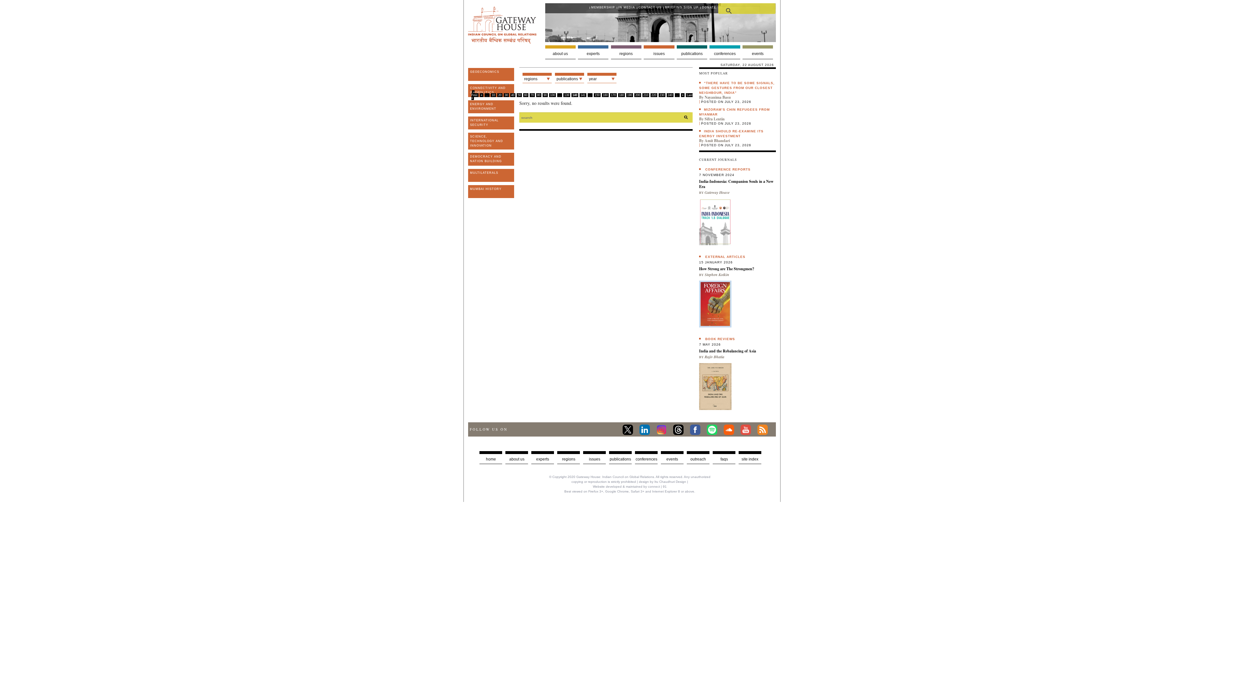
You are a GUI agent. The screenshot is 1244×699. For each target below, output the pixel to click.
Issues (659, 53)
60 (525, 95)
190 (629, 95)
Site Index (750, 459)
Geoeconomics (484, 71)
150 (597, 95)
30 (506, 95)
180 (621, 95)
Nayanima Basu (718, 97)
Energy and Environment (483, 106)
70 (532, 95)
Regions (626, 53)
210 (645, 95)
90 (545, 95)
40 (512, 95)
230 (662, 95)
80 (538, 95)
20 (499, 95)
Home (491, 459)
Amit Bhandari (717, 140)
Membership (603, 7)
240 (670, 95)
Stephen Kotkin (717, 274)
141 (583, 95)
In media (626, 7)
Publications (692, 53)
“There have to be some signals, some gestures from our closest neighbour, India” (737, 87)
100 (552, 95)
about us (516, 459)
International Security (484, 123)
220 (653, 95)
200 (637, 95)
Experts (593, 53)
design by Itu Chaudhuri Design (662, 481)
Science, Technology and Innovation (486, 141)
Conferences (725, 53)
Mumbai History (485, 189)
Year (593, 79)
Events (758, 53)
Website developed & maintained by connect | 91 (630, 486)
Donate (709, 7)
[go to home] (502, 42)
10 (493, 95)
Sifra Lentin (715, 119)
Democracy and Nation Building (486, 159)
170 (613, 95)
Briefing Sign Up (681, 7)
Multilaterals (484, 172)
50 (519, 95)
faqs (724, 459)
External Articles (725, 257)
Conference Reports (728, 169)
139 (566, 95)
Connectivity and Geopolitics (488, 90)
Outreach (698, 459)
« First (474, 94)
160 (605, 95)
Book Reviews (720, 339)
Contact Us (650, 7)
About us (560, 53)
